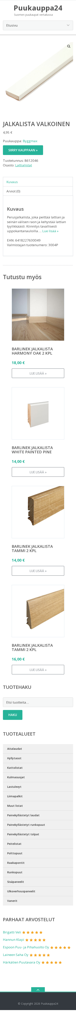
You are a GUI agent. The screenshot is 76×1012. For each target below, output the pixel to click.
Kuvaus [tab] (12, 182)
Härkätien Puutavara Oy (21, 962)
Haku (12, 715)
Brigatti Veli (12, 932)
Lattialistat (23, 165)
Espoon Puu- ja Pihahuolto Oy (26, 947)
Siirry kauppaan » (23, 150)
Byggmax (30, 141)
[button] (69, 46)
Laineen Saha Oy (15, 954)
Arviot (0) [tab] (13, 191)
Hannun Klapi (13, 939)
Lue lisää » (50, 231)
